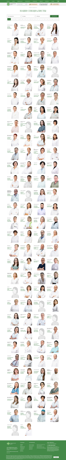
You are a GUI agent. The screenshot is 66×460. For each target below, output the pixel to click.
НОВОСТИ (41, 1)
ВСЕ (9, 19)
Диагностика (30, 449)
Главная (30, 7)
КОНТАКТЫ (47, 1)
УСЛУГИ (13, 1)
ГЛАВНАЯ (8, 1)
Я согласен (56, 457)
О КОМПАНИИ (35, 1)
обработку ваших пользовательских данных (45, 455)
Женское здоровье (31, 444)
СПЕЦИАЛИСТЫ (27, 1)
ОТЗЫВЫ (52, 1)
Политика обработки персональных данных (12, 451)
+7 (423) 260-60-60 (43, 4)
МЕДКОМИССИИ (19, 1)
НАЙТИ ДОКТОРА (54, 16)
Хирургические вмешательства (41, 444)
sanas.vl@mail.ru (50, 442)
